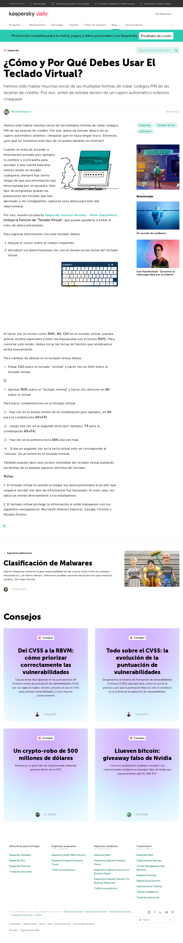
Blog (114, 25)
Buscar (176, 50)
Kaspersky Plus (17, 860)
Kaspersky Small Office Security (69, 855)
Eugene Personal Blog (29, 930)
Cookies (38, 915)
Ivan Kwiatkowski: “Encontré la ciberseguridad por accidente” (156, 273)
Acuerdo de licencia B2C (120, 912)
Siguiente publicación (19, 553)
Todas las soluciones (20, 871)
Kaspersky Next (102, 855)
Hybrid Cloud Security (148, 880)
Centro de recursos (95, 25)
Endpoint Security (146, 875)
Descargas (57, 25)
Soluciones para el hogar (24, 846)
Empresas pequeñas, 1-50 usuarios (72, 4)
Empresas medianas (106, 846)
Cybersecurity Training (149, 886)
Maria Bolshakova (21, 111)
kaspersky (13, 50)
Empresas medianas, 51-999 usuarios (117, 4)
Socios (42, 924)
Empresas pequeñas (64, 846)
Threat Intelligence (147, 892)
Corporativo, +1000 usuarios (157, 4)
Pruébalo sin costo (156, 36)
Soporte (73, 25)
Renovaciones (37, 25)
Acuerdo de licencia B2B (22, 915)
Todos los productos (63, 870)
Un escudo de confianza (151, 233)
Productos (15, 25)
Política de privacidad (73, 912)
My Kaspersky (163, 13)
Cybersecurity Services (149, 860)
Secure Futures (133, 25)
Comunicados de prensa (84, 924)
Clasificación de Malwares (48, 563)
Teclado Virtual (166, 125)
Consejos (47, 637)
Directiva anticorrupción (96, 912)
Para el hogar (39, 4)
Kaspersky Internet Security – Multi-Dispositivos (81, 215)
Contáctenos (14, 924)
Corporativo (144, 846)
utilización (145, 131)
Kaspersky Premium (19, 866)
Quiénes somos (30, 924)
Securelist (13, 930)
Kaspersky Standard (20, 855)
